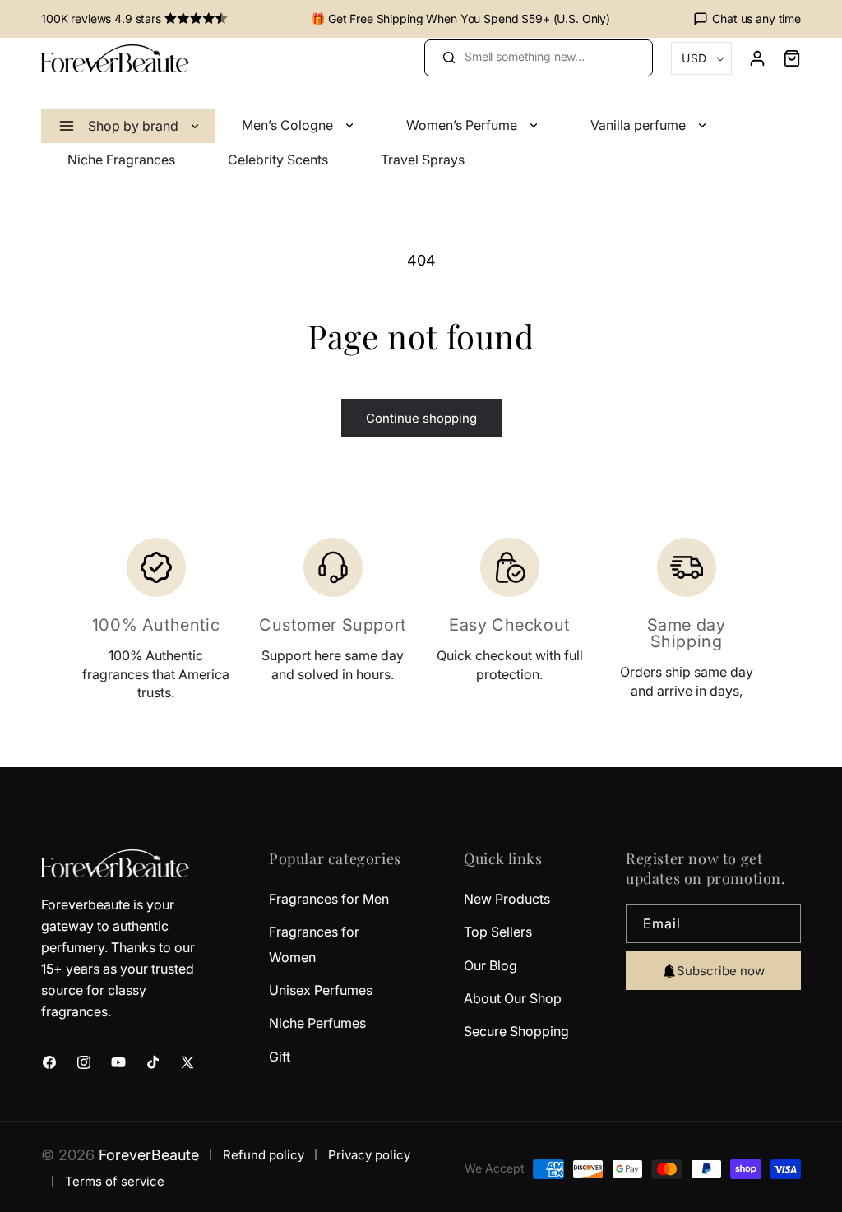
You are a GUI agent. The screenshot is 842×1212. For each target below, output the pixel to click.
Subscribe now (721, 970)
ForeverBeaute (149, 1154)
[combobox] (538, 57)
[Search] (448, 57)
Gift (279, 1056)
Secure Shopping (516, 1031)
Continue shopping (421, 418)
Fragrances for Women (314, 944)
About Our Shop (513, 998)
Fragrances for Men (329, 898)
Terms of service (114, 1181)
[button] (783, 58)
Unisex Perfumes (320, 990)
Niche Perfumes (317, 1023)
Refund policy (263, 1155)
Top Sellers (498, 931)
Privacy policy (369, 1155)
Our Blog (490, 965)
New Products (507, 898)
